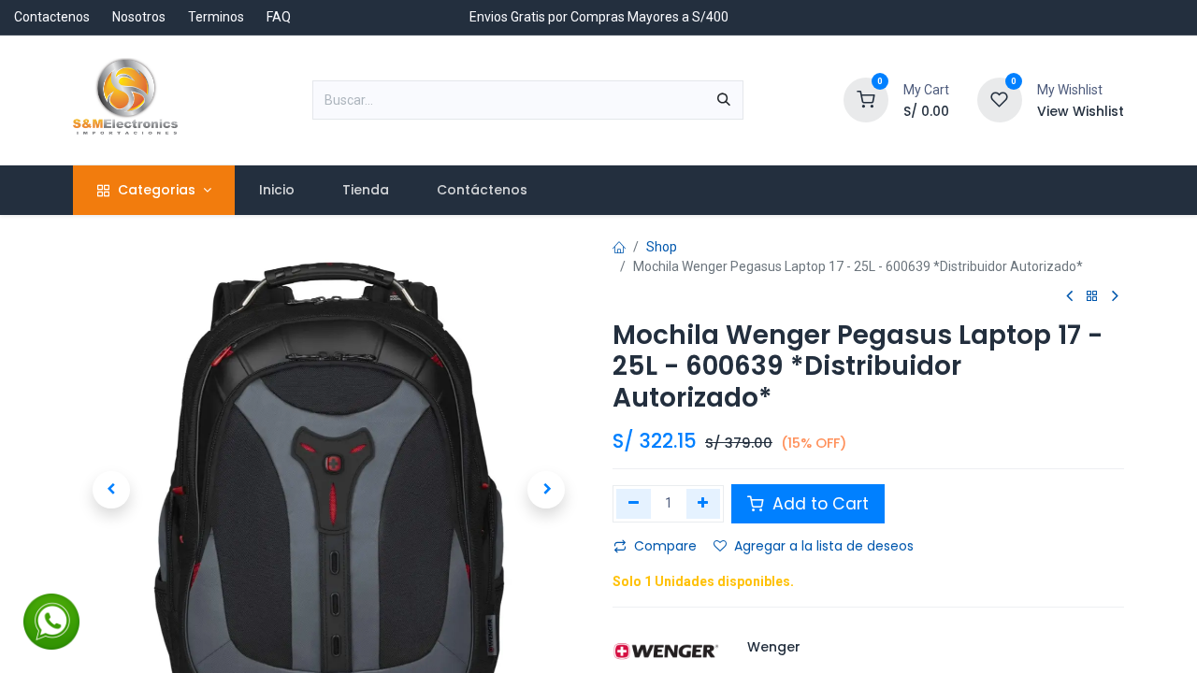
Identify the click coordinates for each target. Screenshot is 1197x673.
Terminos (216, 16)
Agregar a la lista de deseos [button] (824, 546)
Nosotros (139, 16)
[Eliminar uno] (633, 504)
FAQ (279, 16)
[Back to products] (1092, 297)
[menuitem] (276, 190)
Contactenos (52, 16)
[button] (111, 489)
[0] (866, 99)
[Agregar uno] (703, 504)
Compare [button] (665, 546)
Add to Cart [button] (818, 504)
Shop (661, 246)
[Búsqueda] (724, 100)
